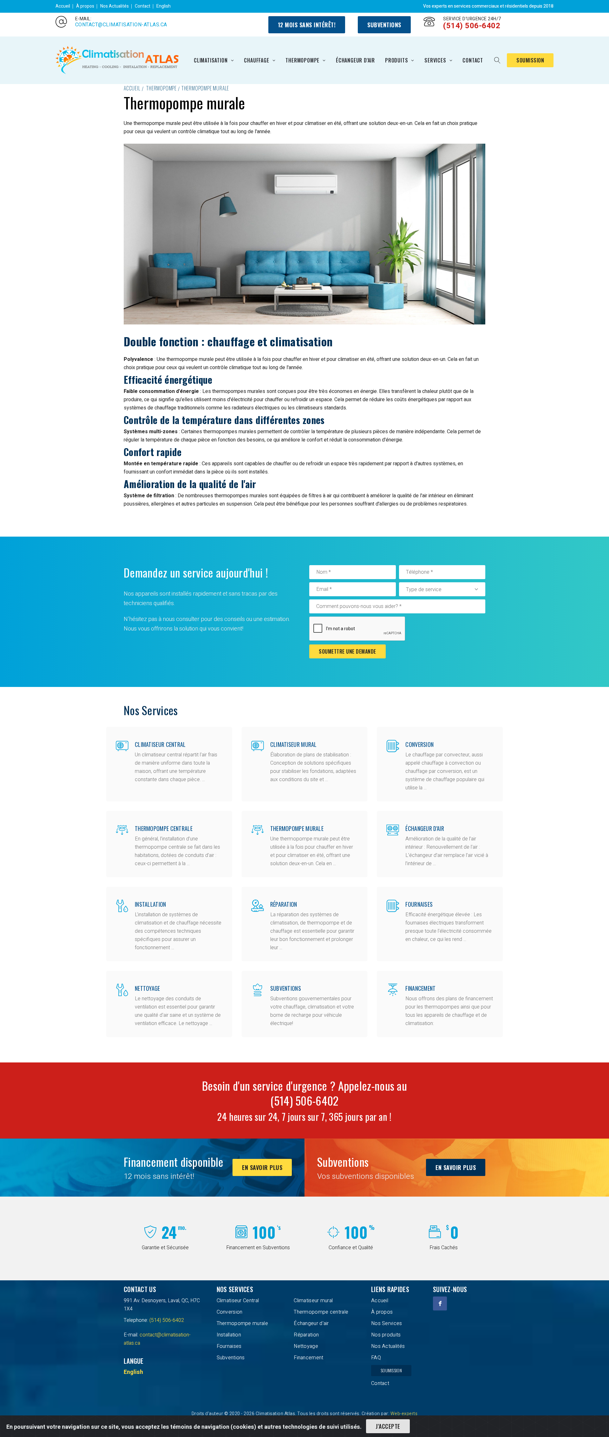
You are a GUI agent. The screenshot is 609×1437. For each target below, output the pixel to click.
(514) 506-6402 (471, 25)
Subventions (384, 25)
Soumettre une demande (347, 651)
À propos (85, 6)
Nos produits (386, 1335)
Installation (150, 904)
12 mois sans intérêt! (307, 25)
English (163, 6)
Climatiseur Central (160, 744)
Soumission (530, 60)
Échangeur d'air (355, 60)
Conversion (419, 744)
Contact (142, 6)
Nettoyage (147, 988)
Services (435, 60)
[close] (497, 60)
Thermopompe (302, 60)
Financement (420, 988)
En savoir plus (262, 1167)
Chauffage (256, 60)
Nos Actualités (114, 6)
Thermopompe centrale (164, 828)
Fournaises (419, 904)
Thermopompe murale (205, 88)
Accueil (63, 6)
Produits (396, 60)
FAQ (376, 1358)
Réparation (283, 904)
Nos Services (386, 1323)
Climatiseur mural (293, 744)
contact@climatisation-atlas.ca (121, 25)
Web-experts (404, 1413)
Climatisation (210, 60)
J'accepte (388, 1426)
